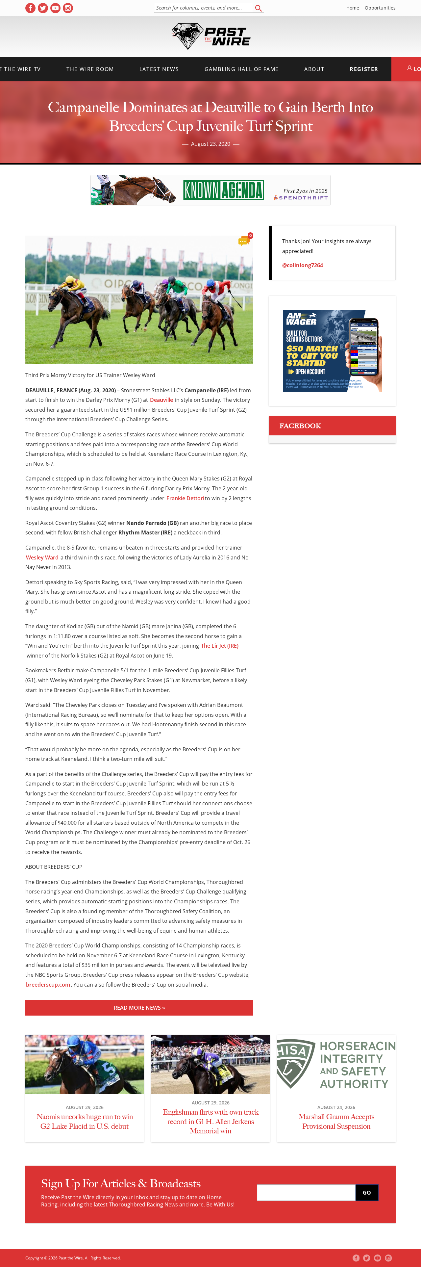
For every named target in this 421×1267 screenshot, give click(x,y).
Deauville (161, 399)
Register (364, 69)
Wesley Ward (42, 557)
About (314, 69)
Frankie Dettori (185, 498)
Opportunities (380, 8)
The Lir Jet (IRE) (219, 645)
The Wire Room (90, 69)
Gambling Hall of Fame (242, 69)
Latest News (159, 69)
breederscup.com (48, 984)
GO (367, 1192)
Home (352, 8)
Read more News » (139, 1007)
